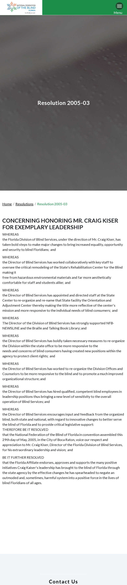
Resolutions (24, 204)
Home (7, 204)
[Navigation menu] (119, 6)
